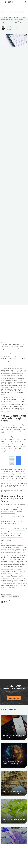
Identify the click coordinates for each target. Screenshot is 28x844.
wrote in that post (14, 365)
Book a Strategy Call (14, 698)
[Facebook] (4, 602)
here (14, 492)
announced (21, 425)
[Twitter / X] (7, 602)
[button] (25, 2)
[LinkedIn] (2, 602)
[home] (7, 2)
